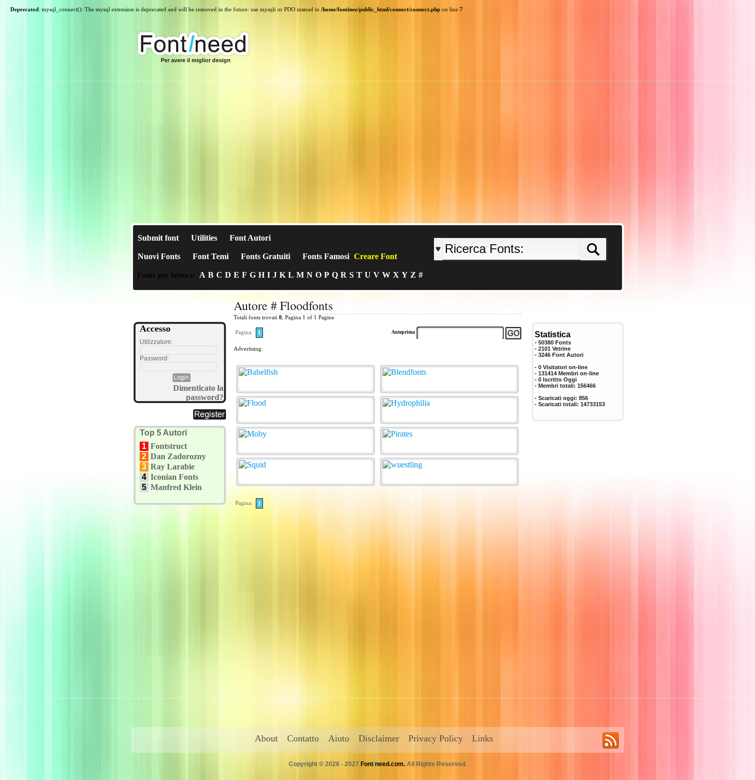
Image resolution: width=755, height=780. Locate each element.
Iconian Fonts (174, 477)
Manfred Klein (176, 487)
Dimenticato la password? (198, 393)
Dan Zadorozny (178, 456)
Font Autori (250, 237)
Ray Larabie (172, 466)
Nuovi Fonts (159, 256)
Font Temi (211, 256)
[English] (540, 229)
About (266, 738)
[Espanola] (553, 229)
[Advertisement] (377, 146)
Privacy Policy (435, 738)
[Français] (543, 229)
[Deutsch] (545, 229)
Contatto (303, 738)
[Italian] (551, 229)
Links (482, 738)
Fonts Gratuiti (265, 256)
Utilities (204, 237)
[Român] (548, 229)
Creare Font (375, 256)
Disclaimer (378, 738)
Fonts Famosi (326, 256)
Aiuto (338, 738)
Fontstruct (168, 446)
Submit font (158, 237)
